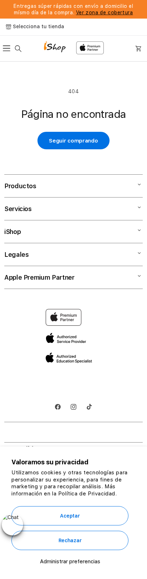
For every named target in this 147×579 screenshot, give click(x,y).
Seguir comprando (73, 141)
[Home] (57, 47)
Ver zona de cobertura (104, 12)
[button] (8, 48)
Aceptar (70, 516)
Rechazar (70, 540)
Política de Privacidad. (87, 493)
